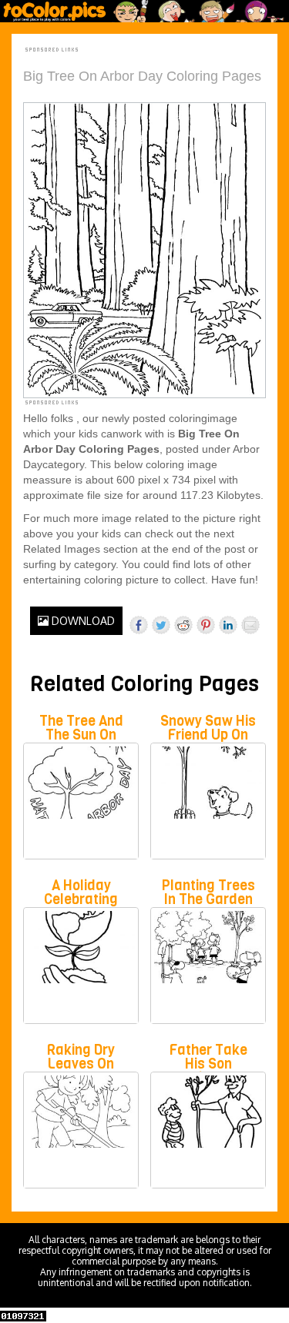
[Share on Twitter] (161, 625)
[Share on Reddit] (183, 625)
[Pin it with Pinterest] (206, 625)
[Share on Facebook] (138, 625)
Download (82, 620)
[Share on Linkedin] (228, 625)
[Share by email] (250, 625)
